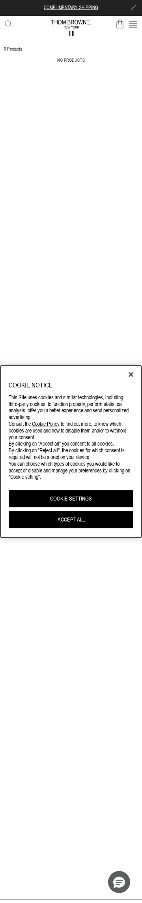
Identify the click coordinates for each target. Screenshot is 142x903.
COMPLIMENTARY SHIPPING (71, 7)
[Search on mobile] (7, 22)
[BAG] (120, 24)
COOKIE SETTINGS (71, 498)
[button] (119, 882)
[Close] (131, 374)
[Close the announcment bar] (133, 8)
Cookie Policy (46, 424)
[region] (71, 451)
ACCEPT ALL (71, 519)
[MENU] (133, 24)
